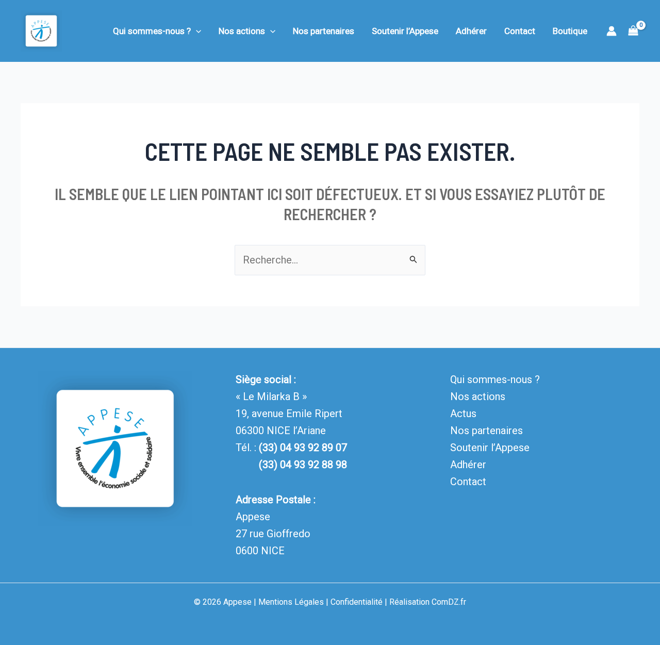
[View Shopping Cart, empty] (633, 31)
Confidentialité (357, 602)
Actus (463, 413)
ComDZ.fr (449, 602)
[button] (196, 31)
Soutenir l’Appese (405, 31)
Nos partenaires (323, 31)
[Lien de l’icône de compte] (611, 31)
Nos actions (242, 31)
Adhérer (471, 31)
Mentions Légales (291, 602)
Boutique (570, 31)
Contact (519, 31)
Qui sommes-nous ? (152, 31)
